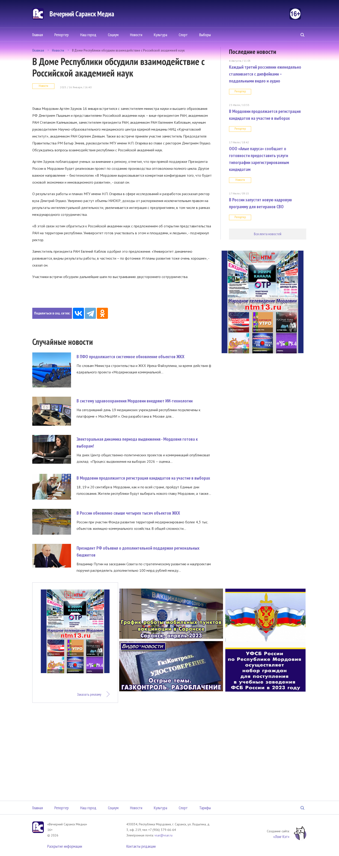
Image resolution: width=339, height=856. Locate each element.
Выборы (205, 34)
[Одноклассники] (102, 313)
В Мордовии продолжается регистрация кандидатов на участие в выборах (143, 478)
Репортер (61, 34)
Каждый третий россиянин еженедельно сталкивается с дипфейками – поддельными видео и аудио (265, 74)
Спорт (183, 34)
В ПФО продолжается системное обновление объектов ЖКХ (130, 357)
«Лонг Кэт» (281, 836)
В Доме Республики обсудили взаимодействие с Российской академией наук (128, 50)
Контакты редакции (141, 846)
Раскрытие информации (64, 846)
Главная (37, 34)
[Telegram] (90, 313)
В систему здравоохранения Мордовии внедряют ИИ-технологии (135, 401)
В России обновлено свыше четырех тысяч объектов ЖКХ (128, 513)
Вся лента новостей (267, 234)
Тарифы (205, 807)
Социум (113, 34)
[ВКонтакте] (78, 313)
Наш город (88, 34)
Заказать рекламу (89, 694)
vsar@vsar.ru (163, 835)
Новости (136, 34)
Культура (160, 34)
